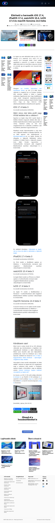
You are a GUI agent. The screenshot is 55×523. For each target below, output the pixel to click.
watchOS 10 (39, 25)
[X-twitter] (46, 480)
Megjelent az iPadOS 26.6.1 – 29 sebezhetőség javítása (20, 452)
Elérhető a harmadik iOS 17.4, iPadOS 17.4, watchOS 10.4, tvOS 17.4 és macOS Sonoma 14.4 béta (27, 18)
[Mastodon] (46, 484)
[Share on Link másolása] (34, 45)
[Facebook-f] (43, 480)
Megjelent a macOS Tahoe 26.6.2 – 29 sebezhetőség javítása (3, 65)
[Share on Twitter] (26, 45)
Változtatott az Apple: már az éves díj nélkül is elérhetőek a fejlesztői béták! (27, 251)
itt (39, 377)
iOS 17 (12, 25)
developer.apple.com (19, 136)
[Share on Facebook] (20, 45)
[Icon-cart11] (42, 3)
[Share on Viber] (31, 45)
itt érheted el (17, 377)
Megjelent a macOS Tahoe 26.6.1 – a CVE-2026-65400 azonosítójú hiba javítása (9, 84)
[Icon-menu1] (48, 3)
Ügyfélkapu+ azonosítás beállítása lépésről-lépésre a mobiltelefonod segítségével (47, 452)
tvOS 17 (29, 25)
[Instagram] (43, 484)
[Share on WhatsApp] (29, 45)
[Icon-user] (45, 3)
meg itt (31, 379)
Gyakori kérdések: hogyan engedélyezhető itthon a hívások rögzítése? (34, 469)
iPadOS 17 (16, 25)
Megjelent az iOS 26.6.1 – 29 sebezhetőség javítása (6, 466)
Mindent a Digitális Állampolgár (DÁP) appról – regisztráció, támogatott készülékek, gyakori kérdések (34, 453)
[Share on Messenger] (23, 45)
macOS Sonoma (23, 25)
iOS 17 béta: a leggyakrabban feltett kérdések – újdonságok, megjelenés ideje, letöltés (27, 357)
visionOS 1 (34, 25)
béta (9, 25)
